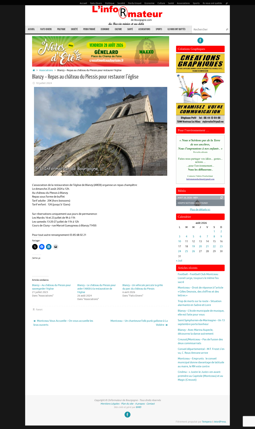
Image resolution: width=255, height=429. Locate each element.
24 (179, 251)
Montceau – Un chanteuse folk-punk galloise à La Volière (139, 323)
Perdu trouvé (134, 3)
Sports (196, 3)
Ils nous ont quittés (212, 3)
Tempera (206, 421)
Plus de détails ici (200, 209)
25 (186, 251)
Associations (183, 3)
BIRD (138, 407)
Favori (39, 309)
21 (207, 246)
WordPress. (220, 421)
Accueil (83, 3)
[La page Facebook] (200, 40)
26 (193, 251)
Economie (149, 3)
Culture (161, 3)
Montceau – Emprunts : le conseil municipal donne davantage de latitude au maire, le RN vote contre (201, 362)
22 (214, 246)
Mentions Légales (109, 403)
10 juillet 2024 (44, 83)
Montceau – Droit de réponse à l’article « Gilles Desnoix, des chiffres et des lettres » (200, 291)
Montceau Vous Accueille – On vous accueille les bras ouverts (63, 323)
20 (200, 246)
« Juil (179, 260)
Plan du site (127, 403)
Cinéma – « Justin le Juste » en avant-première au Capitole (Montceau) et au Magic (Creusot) (200, 376)
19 (193, 246)
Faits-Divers (96, 3)
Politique (109, 3)
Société (121, 3)
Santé (171, 3)
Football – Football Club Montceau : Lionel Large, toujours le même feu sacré (198, 278)
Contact (150, 403)
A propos (140, 403)
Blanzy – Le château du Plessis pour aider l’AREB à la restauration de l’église (96, 289)
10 (179, 241)
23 (221, 246)
